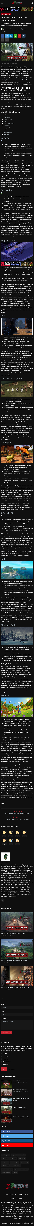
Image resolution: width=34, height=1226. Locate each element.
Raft (5, 130)
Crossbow (5, 1059)
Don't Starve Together (9, 123)
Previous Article (18, 811)
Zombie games (5, 1155)
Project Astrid (22, 1158)
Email (2, 1011)
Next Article (16, 817)
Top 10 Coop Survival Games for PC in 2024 (15, 987)
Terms (26, 1194)
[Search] (32, 3)
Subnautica (7, 117)
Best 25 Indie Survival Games (21, 1081)
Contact (20, 1194)
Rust (5, 121)
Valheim (6, 115)
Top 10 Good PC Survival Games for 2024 (17, 820)
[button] (4, 834)
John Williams (4, 962)
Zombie (7, 1204)
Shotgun (5, 1053)
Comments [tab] (5, 999)
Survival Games (6, 1165)
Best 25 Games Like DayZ (20, 1089)
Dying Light (5, 1158)
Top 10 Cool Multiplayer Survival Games (17, 813)
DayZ (13, 1155)
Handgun (5, 1064)
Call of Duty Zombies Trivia (20, 1116)
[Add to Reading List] (7, 40)
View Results (11, 1069)
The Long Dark (8, 132)
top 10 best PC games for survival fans (14, 80)
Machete (5, 1056)
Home (6, 1194)
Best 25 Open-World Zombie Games (21, 1099)
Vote (4, 1069)
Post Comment (7, 1032)
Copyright (20, 1198)
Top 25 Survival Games (19, 1107)
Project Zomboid (8, 119)
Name (2, 1004)
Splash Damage (24, 1162)
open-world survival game (21, 1169)
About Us (13, 1194)
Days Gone (13, 1158)
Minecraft (6, 134)
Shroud (15, 1172)
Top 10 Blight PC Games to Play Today (13, 933)
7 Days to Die (7, 128)
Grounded (6, 125)
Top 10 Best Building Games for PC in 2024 (14, 960)
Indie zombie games (7, 1169)
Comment (4, 1018)
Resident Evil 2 (21, 1155)
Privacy (12, 1198)
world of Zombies (13, 1216)
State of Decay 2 (16, 1165)
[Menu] (2, 3)
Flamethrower (6, 1062)
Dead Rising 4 (14, 1162)
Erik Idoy (3, 935)
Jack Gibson (4, 863)
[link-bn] (17, 9)
